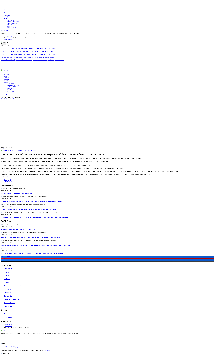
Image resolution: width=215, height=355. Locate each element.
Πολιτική (6, 14)
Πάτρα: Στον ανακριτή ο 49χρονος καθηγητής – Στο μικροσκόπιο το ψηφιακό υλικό (28, 48)
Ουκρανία (14, 177)
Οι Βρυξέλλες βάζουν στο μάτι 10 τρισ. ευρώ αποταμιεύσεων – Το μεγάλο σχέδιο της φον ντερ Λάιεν (35, 217)
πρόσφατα (8, 177)
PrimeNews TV (11, 27)
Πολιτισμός (10, 24)
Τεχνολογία (10, 20)
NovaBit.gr (46, 350)
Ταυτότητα (8, 314)
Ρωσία (19, 177)
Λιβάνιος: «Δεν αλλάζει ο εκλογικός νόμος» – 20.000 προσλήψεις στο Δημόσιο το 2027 (30, 237)
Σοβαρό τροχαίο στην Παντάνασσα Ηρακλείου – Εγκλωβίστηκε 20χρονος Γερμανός (28, 51)
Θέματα (6, 18)
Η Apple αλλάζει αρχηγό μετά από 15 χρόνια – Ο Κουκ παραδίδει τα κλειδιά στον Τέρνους (32, 253)
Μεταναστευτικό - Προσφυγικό (14, 286)
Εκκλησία (7, 289)
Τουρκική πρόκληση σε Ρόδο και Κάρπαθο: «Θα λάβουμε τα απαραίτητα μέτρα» (29, 209)
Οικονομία (7, 15)
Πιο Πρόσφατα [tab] (8, 181)
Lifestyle (9, 26)
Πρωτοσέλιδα (8, 268)
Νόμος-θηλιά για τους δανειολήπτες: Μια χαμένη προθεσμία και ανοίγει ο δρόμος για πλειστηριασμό (32, 60)
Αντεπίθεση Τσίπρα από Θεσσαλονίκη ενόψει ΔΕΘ (18, 229)
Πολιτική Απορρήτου (9, 346)
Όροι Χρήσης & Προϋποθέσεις (12, 348)
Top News (7, 11)
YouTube (3, 99)
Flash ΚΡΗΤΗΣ (10, 99)
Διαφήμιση (8, 317)
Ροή (5, 9)
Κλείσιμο (3, 43)
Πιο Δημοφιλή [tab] (8, 180)
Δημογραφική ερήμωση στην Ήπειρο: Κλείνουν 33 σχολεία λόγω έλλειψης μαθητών (28, 54)
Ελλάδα (6, 12)
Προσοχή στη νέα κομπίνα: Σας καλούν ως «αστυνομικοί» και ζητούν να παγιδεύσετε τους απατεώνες (35, 245)
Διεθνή (6, 17)
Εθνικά (6, 282)
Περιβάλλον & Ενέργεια (13, 21)
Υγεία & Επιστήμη (12, 23)
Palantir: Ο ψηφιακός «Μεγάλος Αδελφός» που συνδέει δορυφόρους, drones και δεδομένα (31, 201)
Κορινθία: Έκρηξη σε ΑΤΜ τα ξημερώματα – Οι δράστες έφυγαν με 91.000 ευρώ (27, 57)
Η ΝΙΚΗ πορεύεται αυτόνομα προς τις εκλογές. (17, 193)
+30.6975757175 (8, 36)
